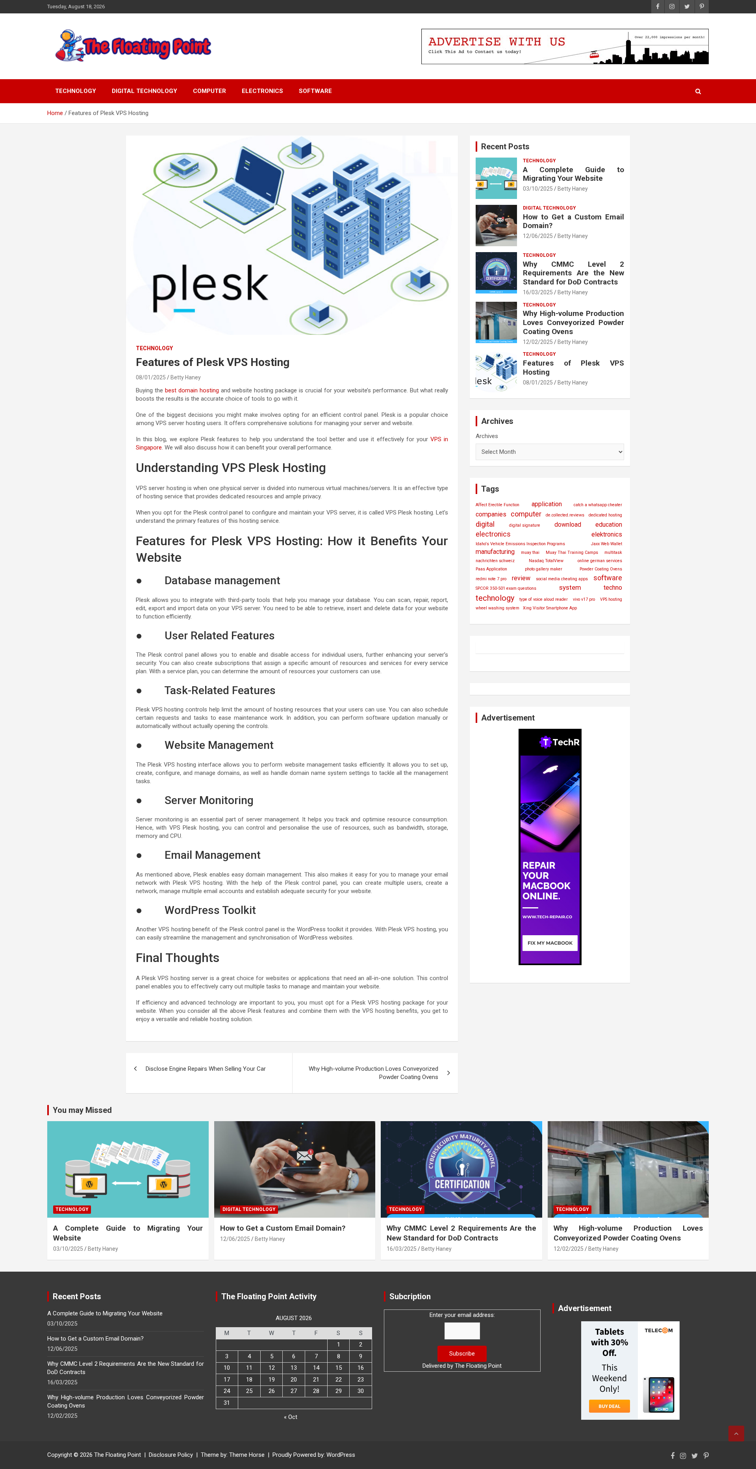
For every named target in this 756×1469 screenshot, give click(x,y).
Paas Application (491, 569)
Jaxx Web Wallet (606, 543)
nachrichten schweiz (495, 560)
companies (491, 514)
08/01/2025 (151, 377)
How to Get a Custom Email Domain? (573, 221)
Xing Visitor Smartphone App (550, 608)
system (570, 587)
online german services (600, 560)
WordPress (340, 1454)
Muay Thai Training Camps (572, 552)
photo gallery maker (543, 569)
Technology (75, 91)
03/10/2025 (538, 189)
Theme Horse (247, 1454)
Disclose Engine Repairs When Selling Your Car (206, 1068)
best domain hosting (192, 390)
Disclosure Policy (171, 1454)
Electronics (262, 91)
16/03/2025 (538, 292)
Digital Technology (144, 91)
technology (495, 598)
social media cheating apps (562, 578)
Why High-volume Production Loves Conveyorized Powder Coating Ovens (373, 1073)
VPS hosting (611, 599)
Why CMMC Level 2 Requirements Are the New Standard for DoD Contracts (573, 273)
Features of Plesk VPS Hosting (573, 367)
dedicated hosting (605, 515)
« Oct (290, 1417)
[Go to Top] (736, 1433)
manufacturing (495, 551)
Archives (487, 436)
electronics (493, 534)
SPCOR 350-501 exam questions (506, 588)
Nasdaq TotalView (546, 560)
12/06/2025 (538, 236)
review (521, 578)
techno (613, 587)
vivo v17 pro (584, 599)
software (607, 578)
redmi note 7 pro (491, 578)
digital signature (524, 525)
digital (485, 524)
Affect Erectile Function (497, 504)
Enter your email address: (462, 1315)
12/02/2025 (538, 342)
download (567, 524)
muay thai (530, 552)
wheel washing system (497, 608)
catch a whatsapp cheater (598, 504)
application (547, 504)
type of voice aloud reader (543, 599)
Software (315, 91)
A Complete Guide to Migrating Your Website (573, 174)
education (608, 524)
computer (526, 514)
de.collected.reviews (565, 515)
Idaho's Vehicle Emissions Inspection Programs (520, 543)
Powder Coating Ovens (601, 569)
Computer (209, 91)
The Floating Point (478, 1365)
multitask (613, 552)
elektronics (606, 534)
